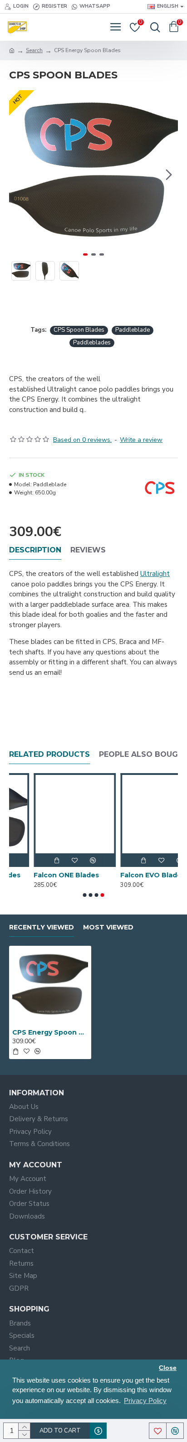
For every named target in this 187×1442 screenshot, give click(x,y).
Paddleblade (132, 330)
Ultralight (155, 573)
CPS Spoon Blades (79, 330)
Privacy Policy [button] (145, 1400)
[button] (18, 174)
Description (35, 550)
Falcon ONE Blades (41, 875)
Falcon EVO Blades (128, 875)
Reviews (88, 550)
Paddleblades (92, 343)
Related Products (49, 754)
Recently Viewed (41, 927)
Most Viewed (108, 927)
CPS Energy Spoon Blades (50, 1032)
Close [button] (168, 1368)
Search (34, 50)
